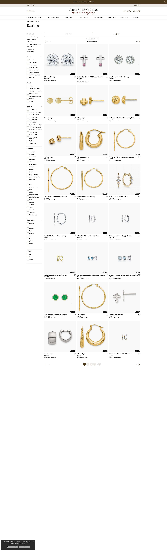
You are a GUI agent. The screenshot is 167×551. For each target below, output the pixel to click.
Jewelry (32, 21)
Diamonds (69, 17)
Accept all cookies (24, 547)
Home (28, 21)
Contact (136, 17)
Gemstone (30, 148)
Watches (112, 17)
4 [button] (94, 364)
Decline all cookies (12, 547)
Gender (29, 251)
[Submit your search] (28, 11)
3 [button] (91, 364)
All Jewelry (98, 17)
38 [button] (99, 364)
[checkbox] (31, 60)
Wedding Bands (53, 17)
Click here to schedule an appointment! (83, 2)
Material (29, 106)
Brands (29, 83)
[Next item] (73, 297)
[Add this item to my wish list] (74, 76)
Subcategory (30, 34)
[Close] (165, 2)
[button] (137, 5)
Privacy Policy (25, 541)
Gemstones (83, 17)
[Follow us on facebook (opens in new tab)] (31, 5)
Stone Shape (30, 220)
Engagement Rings (34, 17)
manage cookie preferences (17, 543)
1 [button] (85, 364)
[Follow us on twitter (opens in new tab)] (28, 5)
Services (124, 17)
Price (28, 56)
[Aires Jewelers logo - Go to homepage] (83, 11)
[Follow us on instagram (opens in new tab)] (34, 5)
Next (137, 41)
